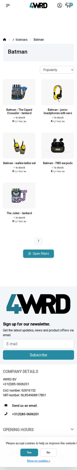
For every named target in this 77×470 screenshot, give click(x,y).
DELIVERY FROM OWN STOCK (47, 20)
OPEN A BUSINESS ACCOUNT (65, 20)
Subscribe (38, 355)
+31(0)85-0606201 (16, 384)
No (48, 452)
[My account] (59, 6)
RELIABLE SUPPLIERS (30, 22)
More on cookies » (38, 460)
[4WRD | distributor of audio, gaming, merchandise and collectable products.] (38, 5)
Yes (29, 452)
